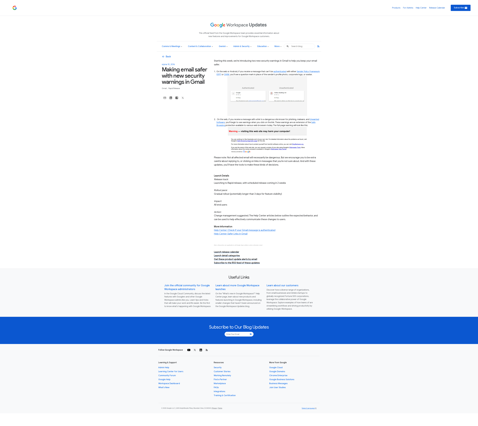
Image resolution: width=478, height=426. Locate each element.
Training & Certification (225, 395)
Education (263, 46)
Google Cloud (276, 367)
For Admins (408, 8)
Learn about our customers (282, 285)
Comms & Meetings (172, 46)
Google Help (164, 379)
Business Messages (278, 383)
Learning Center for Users (170, 371)
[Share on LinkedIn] (171, 98)
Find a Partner (220, 379)
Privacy (214, 408)
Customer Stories (222, 371)
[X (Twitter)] (195, 350)
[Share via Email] (165, 98)
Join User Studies (277, 387)
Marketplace (220, 383)
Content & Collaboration (200, 46)
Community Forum (167, 375)
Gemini (223, 46)
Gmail (164, 88)
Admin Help (163, 367)
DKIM (226, 74)
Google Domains (277, 371)
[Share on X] (183, 98)
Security (218, 367)
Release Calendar (437, 8)
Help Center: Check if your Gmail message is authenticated (244, 230)
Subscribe (460, 7)
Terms (220, 408)
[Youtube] (189, 350)
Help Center (421, 8)
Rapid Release (174, 88)
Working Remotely (222, 375)
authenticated (279, 71)
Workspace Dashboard (169, 383)
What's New (163, 387)
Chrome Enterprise (278, 375)
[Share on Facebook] (177, 98)
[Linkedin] (201, 350)
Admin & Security (242, 46)
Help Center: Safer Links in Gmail (230, 233)
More (277, 46)
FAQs (216, 387)
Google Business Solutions (281, 379)
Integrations (219, 391)
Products (396, 8)
